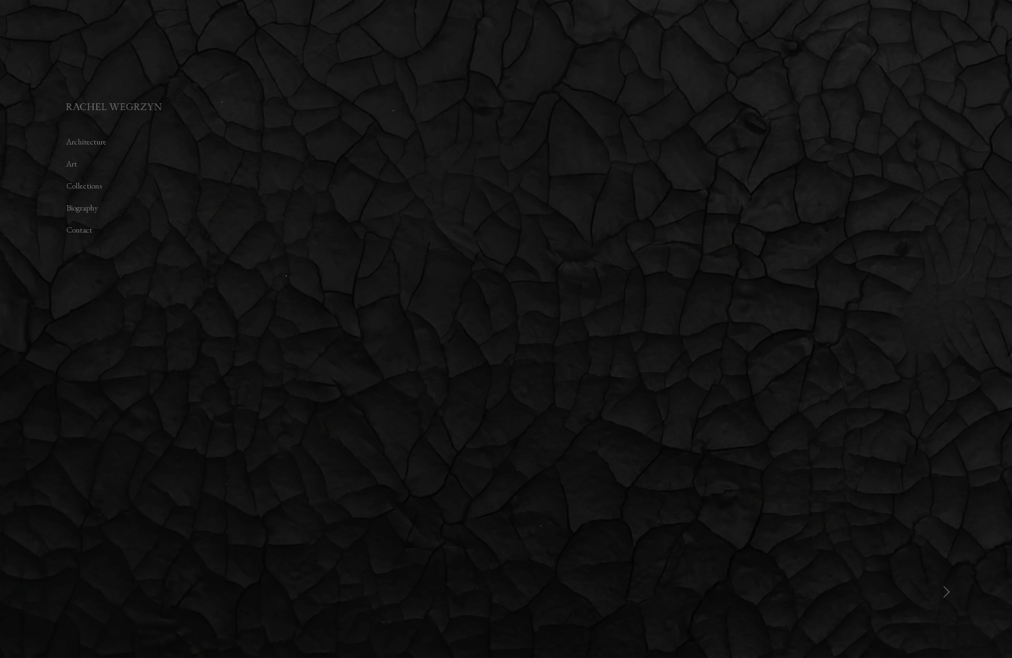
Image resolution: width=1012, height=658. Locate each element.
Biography (82, 207)
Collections (84, 185)
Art (71, 163)
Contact (79, 229)
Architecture (86, 141)
